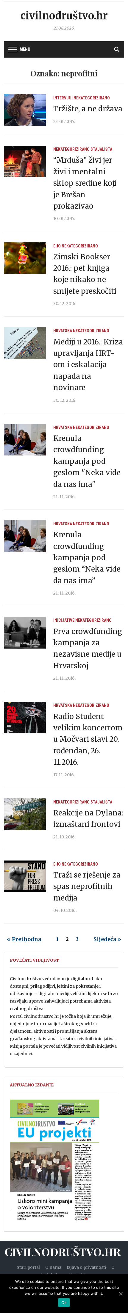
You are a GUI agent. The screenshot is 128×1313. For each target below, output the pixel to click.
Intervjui (63, 98)
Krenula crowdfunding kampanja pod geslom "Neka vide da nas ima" (87, 461)
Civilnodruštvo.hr (64, 16)
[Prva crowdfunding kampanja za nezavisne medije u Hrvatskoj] (25, 632)
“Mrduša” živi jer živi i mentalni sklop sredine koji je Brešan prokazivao (84, 183)
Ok (64, 1302)
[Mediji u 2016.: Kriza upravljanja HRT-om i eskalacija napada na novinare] (25, 342)
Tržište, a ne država (87, 108)
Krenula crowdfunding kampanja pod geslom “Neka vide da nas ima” (87, 557)
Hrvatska (62, 330)
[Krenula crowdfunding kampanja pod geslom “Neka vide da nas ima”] (25, 535)
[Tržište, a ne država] (25, 110)
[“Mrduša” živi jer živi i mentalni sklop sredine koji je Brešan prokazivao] (25, 161)
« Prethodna (24, 939)
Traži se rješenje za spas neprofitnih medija (87, 886)
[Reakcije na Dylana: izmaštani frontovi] (25, 814)
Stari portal (28, 1267)
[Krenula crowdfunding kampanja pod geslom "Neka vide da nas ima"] (25, 439)
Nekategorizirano (92, 98)
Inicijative (63, 620)
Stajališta (101, 149)
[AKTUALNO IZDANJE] (54, 1163)
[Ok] (121, 1294)
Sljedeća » (107, 939)
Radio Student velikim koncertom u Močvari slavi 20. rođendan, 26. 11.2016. (88, 739)
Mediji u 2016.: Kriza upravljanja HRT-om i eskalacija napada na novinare (88, 364)
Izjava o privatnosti (86, 1267)
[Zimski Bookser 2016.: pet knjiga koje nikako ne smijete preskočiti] (25, 257)
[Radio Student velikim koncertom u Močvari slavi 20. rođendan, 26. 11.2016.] (25, 717)
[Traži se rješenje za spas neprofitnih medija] (25, 876)
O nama (53, 1267)
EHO (57, 246)
